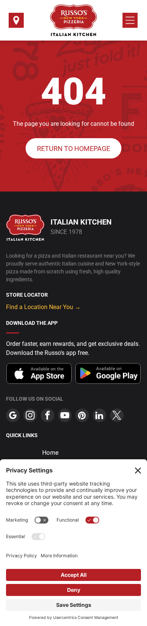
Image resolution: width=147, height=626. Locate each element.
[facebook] (47, 416)
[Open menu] (130, 20)
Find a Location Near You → (43, 307)
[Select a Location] (16, 22)
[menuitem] (73, 452)
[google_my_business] (13, 416)
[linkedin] (99, 416)
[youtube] (65, 416)
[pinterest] (82, 416)
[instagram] (30, 416)
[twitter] (117, 416)
